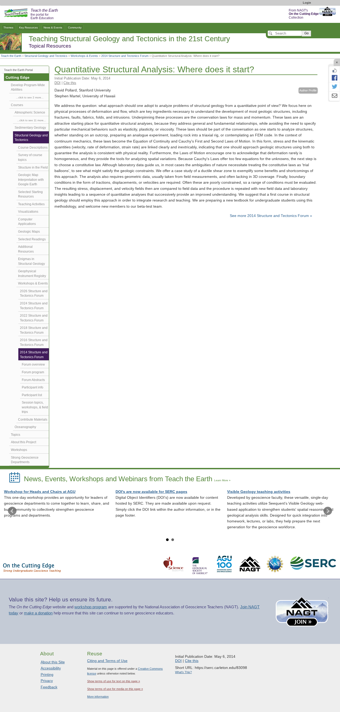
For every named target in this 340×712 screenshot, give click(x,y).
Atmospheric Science (30, 112)
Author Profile (308, 90)
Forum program (33, 372)
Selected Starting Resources (30, 194)
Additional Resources (26, 249)
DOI (57, 83)
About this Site (53, 662)
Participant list (32, 395)
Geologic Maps (29, 231)
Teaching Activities (31, 204)
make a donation (38, 613)
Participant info (32, 387)
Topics (15, 435)
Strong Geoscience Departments (25, 460)
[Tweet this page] (334, 86)
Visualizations (28, 211)
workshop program (90, 607)
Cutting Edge (17, 77)
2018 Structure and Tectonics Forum (34, 330)
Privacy (47, 681)
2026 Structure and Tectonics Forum (34, 293)
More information (98, 696)
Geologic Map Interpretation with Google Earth (31, 179)
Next (328, 511)
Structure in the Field (33, 167)
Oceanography (25, 427)
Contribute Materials (32, 419)
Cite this (69, 83)
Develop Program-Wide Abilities (28, 87)
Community (75, 27)
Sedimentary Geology (30, 127)
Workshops (19, 450)
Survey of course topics (30, 157)
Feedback (49, 687)
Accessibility (51, 668)
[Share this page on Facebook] (334, 77)
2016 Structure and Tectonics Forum (34, 342)
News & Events (53, 27)
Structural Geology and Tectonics (45, 55)
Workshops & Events (84, 55)
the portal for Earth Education (44, 14)
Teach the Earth (11, 55)
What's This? (183, 672)
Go (306, 33)
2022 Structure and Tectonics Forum (34, 318)
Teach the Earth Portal (18, 70)
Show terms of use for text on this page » (113, 681)
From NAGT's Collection (304, 14)
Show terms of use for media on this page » (115, 688)
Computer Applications (27, 221)
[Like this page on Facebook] (334, 70)
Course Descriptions (33, 147)
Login (307, 2)
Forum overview (33, 364)
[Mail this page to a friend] (334, 96)
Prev (12, 511)
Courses (17, 105)
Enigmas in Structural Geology (31, 261)
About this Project (23, 442)
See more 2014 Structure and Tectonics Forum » (271, 216)
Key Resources (28, 27)
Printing (47, 674)
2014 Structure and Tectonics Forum (124, 55)
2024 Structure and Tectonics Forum (34, 305)
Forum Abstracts (33, 380)
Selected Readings (32, 239)
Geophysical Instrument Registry (32, 273)
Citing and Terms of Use (107, 661)
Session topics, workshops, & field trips (35, 407)
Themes (8, 27)
